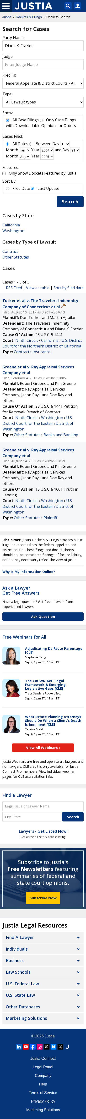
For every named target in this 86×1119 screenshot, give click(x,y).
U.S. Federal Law (22, 984)
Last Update (48, 188)
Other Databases (23, 1007)
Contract (10, 251)
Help (43, 1084)
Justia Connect (43, 1058)
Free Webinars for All (24, 637)
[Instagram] (40, 1047)
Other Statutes (15, 257)
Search (70, 201)
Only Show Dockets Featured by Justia (42, 173)
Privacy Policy (43, 1101)
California (11, 225)
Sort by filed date (69, 287)
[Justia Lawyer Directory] (67, 1047)
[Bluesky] (53, 1047)
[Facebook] (33, 1047)
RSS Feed (14, 287)
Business (15, 960)
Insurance (41, 351)
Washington (13, 230)
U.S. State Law (20, 995)
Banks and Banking (60, 434)
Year (35, 149)
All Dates (20, 143)
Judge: (7, 56)
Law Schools (18, 972)
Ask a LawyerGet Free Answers (20, 590)
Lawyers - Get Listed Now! (43, 831)
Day (55, 143)
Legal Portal (43, 1067)
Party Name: (13, 37)
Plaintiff (50, 517)
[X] (60, 1047)
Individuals (17, 949)
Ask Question (43, 616)
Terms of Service (43, 1093)
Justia (50, 1036)
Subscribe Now (43, 897)
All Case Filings (25, 119)
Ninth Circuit (26, 340)
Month (12, 149)
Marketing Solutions (26, 1018)
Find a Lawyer (17, 795)
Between (43, 143)
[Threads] (46, 1047)
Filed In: (9, 75)
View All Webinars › (43, 747)
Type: (7, 94)
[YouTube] (26, 1047)
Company (43, 1076)
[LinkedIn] (19, 1047)
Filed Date (21, 188)
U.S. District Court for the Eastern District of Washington (37, 423)
